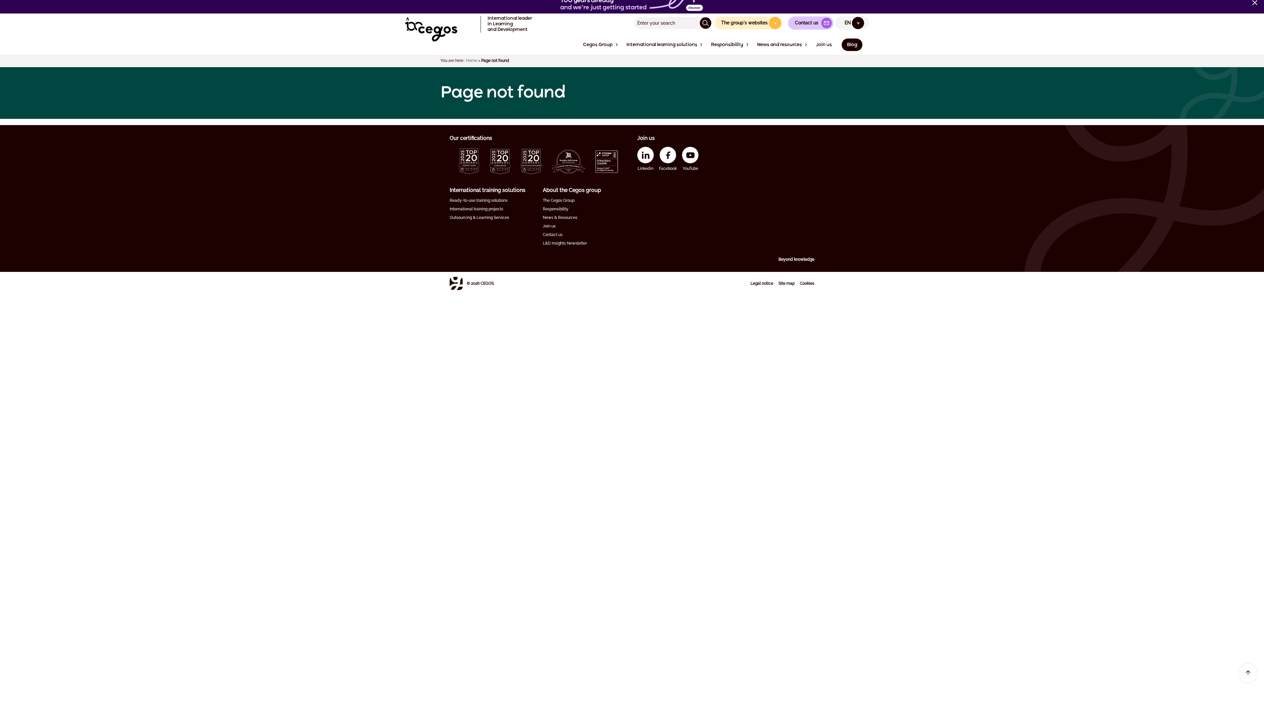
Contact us (553, 234)
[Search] (705, 23)
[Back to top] (1247, 673)
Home (471, 60)
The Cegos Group (558, 200)
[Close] (1254, 2)
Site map (786, 283)
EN (852, 22)
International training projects (476, 209)
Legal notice (761, 283)
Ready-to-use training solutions (479, 200)
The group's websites (749, 22)
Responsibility (555, 209)
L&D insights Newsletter (565, 243)
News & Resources (560, 217)
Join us (549, 226)
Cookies (807, 283)
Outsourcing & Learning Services (479, 217)
